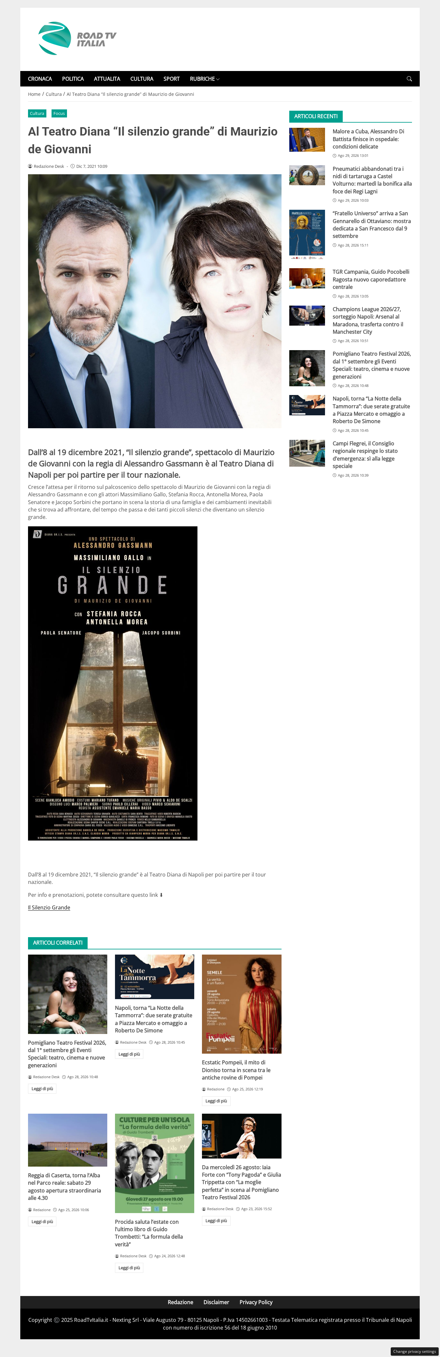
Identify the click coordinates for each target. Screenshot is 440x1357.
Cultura (37, 113)
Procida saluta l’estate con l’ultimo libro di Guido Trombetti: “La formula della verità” (149, 1233)
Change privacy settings (414, 1351)
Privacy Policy (256, 1302)
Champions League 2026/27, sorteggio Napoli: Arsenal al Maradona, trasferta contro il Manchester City (368, 320)
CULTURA (141, 78)
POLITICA (73, 78)
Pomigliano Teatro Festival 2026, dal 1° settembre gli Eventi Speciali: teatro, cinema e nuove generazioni (67, 1054)
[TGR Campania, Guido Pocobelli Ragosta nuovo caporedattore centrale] (307, 278)
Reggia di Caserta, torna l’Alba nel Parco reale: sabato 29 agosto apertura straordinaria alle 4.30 (64, 1186)
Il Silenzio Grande (49, 907)
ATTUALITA (107, 78)
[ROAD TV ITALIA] (76, 38)
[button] (409, 79)
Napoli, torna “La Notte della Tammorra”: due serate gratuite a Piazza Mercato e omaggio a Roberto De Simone (153, 1019)
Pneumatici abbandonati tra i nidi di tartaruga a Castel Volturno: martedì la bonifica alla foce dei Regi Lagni (372, 180)
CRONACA (40, 78)
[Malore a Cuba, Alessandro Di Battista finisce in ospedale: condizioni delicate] (307, 140)
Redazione (180, 1302)
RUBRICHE (202, 78)
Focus (59, 113)
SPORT (172, 78)
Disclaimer (216, 1302)
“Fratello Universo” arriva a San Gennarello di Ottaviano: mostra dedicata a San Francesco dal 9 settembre (372, 224)
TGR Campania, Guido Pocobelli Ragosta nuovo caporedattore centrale (371, 279)
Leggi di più (42, 1088)
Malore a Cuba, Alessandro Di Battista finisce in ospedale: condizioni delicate (368, 139)
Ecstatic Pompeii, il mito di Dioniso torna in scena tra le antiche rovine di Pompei (236, 1070)
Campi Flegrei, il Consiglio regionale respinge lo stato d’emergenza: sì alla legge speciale (365, 455)
